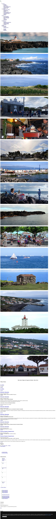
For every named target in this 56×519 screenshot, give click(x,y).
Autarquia (3, 3)
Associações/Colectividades (7, 12)
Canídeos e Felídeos (6, 23)
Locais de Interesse (6, 16)
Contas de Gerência (6, 7)
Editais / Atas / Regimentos (7, 6)
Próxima (9, 445)
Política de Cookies (48, 514)
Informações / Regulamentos (7, 22)
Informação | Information (4, 392)
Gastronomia (5, 19)
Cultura (5, 18)
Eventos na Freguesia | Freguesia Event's (7, 431)
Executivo (5, 4)
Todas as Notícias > (2, 446)
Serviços (3, 20)
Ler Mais (1, 387)
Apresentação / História (7, 9)
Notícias (3, 25)
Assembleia (5, 5)
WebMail (5, 29)
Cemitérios (5, 24)
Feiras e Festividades (6, 17)
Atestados (5, 21)
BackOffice (5, 30)
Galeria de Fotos (6, 10)
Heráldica (5, 11)
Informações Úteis (6, 27)
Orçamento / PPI (6, 8)
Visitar (3, 15)
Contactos (5, 26)
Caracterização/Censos (6, 13)
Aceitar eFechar (4, 516)
